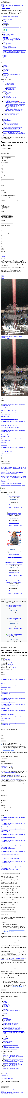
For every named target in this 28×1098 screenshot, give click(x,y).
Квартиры (5, 37)
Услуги (5, 20)
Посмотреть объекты (14, 523)
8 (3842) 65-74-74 (6, 8)
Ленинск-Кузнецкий (11, 5)
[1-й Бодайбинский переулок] (14, 216)
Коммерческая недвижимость (10, 101)
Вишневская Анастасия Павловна (14, 582)
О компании (6, 66)
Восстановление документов (10, 124)
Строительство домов (8, 34)
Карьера (5, 23)
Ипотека (5, 119)
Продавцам (6, 67)
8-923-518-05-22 (14, 549)
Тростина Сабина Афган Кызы (14, 635)
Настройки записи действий (8, 1093)
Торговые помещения (11, 106)
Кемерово (3, 5)
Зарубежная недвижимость (10, 114)
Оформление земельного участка (11, 128)
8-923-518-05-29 (14, 623)
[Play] (14, 810)
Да (1, 4)
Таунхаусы (9, 44)
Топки (2, 6)
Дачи (14, 47)
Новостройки (6, 35)
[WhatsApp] (4, 30)
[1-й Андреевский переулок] (14, 215)
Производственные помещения (14, 110)
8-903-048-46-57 (14, 586)
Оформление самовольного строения (12, 127)
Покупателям (6, 69)
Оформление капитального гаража (11, 131)
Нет (3, 4)
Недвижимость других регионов (11, 57)
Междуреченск (22, 5)
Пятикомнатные (7, 41)
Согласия (11, 748)
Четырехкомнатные (11, 87)
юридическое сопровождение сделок (10, 776)
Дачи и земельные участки (9, 97)
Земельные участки (8, 47)
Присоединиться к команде (7, 336)
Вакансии (5, 75)
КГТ (4, 42)
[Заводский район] (9, 206)
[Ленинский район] (9, 209)
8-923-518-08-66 (14, 639)
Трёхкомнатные (7, 39)
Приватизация (6, 122)
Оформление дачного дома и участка (12, 129)
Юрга (17, 5)
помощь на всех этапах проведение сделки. (12, 779)
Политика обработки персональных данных (13, 749)
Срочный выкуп (7, 120)
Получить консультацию (18, 959)
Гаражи (5, 55)
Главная (5, 65)
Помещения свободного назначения (12, 50)
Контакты (6, 25)
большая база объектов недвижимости (6, 767)
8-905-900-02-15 (14, 518)
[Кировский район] (9, 207)
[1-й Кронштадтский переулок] (14, 217)
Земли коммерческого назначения (13, 52)
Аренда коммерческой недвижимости (15, 104)
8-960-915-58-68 (14, 567)
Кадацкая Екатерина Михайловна (14, 564)
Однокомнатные (7, 38)
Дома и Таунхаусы (7, 43)
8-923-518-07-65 (14, 610)
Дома (4, 44)
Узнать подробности (19, 336)
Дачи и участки (7, 46)
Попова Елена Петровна (14, 619)
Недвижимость (7, 19)
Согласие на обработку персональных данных (12, 1092)
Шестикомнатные (16, 41)
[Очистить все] (14, 214)
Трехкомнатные (10, 85)
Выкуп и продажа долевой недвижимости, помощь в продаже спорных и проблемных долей (14, 134)
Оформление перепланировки (10, 125)
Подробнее (7, 659)
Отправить (3, 933)
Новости (5, 70)
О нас (4, 21)
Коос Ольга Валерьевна (14, 545)
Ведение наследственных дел (10, 123)
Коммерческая (6, 48)
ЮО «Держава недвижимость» (8, 772)
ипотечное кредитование (21, 777)
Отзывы (5, 71)
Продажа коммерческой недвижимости (15, 102)
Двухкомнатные (16, 38)
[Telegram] (7, 30)
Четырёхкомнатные (16, 39)
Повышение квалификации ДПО (12, 27)
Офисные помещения (14, 51)
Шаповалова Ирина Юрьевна (14, 606)
